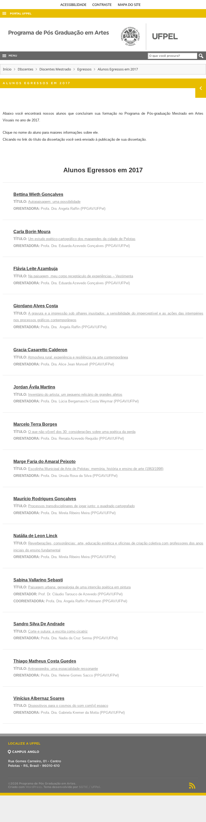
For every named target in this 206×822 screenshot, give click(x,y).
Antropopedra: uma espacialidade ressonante (63, 669)
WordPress (33, 787)
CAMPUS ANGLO (25, 751)
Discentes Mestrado (55, 69)
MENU (12, 55)
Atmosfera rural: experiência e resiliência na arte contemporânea (78, 357)
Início (7, 69)
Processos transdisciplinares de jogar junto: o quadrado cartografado (81, 506)
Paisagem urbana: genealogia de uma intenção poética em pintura (79, 587)
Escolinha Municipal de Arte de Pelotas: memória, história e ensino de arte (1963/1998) (95, 469)
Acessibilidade (73, 4)
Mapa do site (129, 4)
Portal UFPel (20, 13)
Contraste (102, 4)
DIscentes (25, 69)
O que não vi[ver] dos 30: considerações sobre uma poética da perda (81, 432)
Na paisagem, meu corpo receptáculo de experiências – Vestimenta (80, 276)
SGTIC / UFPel (89, 787)
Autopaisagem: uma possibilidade (54, 202)
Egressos (84, 69)
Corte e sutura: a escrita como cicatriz (58, 631)
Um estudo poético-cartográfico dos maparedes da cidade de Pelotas (81, 239)
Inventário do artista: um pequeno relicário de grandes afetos (75, 395)
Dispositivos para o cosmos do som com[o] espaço (68, 706)
